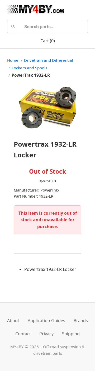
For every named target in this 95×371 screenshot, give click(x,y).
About (13, 320)
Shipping (71, 334)
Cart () (47, 41)
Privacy (46, 334)
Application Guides (46, 320)
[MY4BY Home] (35, 9)
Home (12, 60)
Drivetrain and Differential (48, 60)
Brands (81, 320)
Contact (23, 334)
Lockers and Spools (29, 67)
